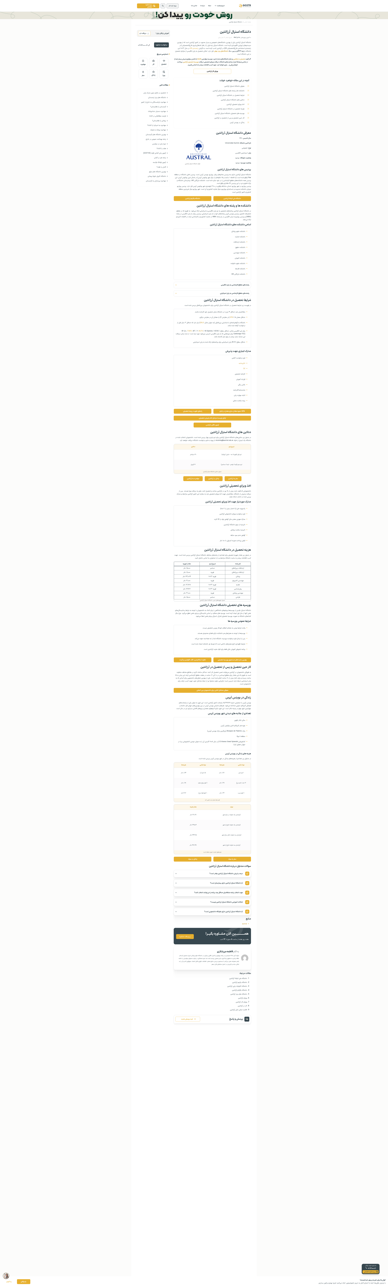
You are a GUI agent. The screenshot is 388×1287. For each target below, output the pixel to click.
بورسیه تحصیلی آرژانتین (190, 62)
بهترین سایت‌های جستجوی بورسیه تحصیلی (232, 660)
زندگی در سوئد (192, 859)
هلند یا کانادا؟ (161, 148)
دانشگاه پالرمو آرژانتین (239, 982)
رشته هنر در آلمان (160, 158)
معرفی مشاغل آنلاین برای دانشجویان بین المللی (212, 690)
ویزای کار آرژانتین (212, 71)
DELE (202, 322)
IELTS (201, 331)
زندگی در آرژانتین (213, 478)
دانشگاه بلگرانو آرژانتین (192, 198)
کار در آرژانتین (242, 1006)
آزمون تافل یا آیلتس (212, 425)
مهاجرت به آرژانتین (193, 478)
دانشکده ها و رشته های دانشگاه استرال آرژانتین (228, 91)
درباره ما (202, 6)
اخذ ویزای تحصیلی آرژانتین (235, 104)
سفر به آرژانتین (233, 478)
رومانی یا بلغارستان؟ (159, 120)
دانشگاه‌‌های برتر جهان (221, 51)
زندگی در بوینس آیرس (237, 122)
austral (244, 924)
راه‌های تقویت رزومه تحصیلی (192, 411)
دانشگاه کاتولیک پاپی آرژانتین (237, 986)
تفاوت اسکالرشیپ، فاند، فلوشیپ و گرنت (192, 660)
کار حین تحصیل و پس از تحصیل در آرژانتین (229, 118)
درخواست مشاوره (161, 45)
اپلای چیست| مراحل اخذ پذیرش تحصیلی (212, 418)
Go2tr (199, 59)
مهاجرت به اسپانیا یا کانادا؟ (156, 125)
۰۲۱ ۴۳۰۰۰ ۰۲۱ (372, 1268)
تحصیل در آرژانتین (239, 59)
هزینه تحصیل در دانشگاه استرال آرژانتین (230, 109)
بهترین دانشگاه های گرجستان (156, 134)
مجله (209, 6)
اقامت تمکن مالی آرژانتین (238, 1010)
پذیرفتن (23, 1281)
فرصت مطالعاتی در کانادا (157, 116)
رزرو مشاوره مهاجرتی (149, 6)
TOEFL (189, 331)
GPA (231, 317)
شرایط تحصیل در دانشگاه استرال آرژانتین (230, 95)
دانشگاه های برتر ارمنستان (157, 97)
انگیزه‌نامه (242, 363)
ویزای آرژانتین (242, 998)
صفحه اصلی (247, 22)
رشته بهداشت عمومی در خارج (156, 139)
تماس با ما (194, 6)
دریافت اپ (142, 33)
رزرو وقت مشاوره (185, 936)
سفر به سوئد (232, 859)
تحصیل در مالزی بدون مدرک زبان (154, 93)
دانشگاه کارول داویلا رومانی (157, 176)
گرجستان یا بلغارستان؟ (158, 107)
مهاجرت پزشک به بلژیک (158, 130)
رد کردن (9, 1281)
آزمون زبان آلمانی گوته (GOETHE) (154, 153)
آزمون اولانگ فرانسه (159, 162)
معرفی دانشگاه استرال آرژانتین (234, 86)
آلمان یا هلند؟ (161, 167)
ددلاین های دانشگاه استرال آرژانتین (232, 100)
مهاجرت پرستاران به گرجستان (156, 181)
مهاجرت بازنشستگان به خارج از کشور (153, 102)
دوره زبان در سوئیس (159, 144)
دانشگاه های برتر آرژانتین (238, 994)
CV (244, 368)
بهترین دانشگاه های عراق (157, 171)
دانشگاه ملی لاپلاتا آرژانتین (232, 198)
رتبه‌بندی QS (194, 48)
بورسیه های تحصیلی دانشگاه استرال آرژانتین (229, 113)
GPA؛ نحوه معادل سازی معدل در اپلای (232, 411)
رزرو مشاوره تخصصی (369, 1272)
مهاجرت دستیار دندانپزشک (157, 111)
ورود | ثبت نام (172, 6)
